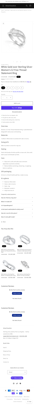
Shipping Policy (7, 351)
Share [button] (4, 222)
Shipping (3, 79)
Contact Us (6, 362)
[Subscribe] (25, 372)
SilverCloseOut (11, 396)
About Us (5, 358)
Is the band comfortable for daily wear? (12, 209)
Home (2, 10)
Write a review (17, 293)
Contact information (17, 401)
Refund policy (26, 396)
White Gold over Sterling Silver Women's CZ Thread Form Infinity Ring (8, 251)
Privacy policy (10, 399)
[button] (3, 5)
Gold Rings (7, 10)
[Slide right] (20, 61)
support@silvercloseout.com (11, 336)
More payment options (17, 111)
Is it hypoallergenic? (7, 205)
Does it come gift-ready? (8, 217)
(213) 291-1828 (23, 336)
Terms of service (17, 399)
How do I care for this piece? (9, 213)
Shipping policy (25, 399)
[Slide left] (13, 61)
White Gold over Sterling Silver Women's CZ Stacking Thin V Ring (8, 275)
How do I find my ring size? (8, 197)
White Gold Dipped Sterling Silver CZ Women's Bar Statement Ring (24, 250)
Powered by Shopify (18, 396)
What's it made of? (6, 201)
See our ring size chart (18, 91)
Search (5, 347)
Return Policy (6, 355)
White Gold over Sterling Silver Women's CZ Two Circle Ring (23, 275)
